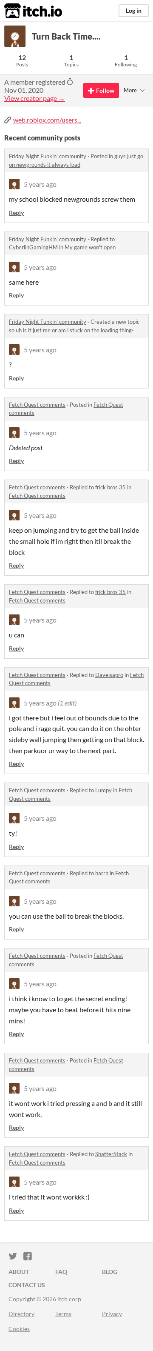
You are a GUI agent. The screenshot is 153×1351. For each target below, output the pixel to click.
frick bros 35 (110, 487)
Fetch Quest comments (37, 404)
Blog (109, 1271)
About (18, 1271)
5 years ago (40, 184)
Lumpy (103, 790)
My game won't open (90, 247)
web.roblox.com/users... (47, 120)
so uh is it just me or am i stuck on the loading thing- (71, 330)
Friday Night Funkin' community (47, 156)
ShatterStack (111, 1154)
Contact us (26, 1284)
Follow (105, 90)
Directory (21, 1313)
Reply (16, 212)
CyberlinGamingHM (33, 247)
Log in (134, 10)
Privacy (112, 1313)
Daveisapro (109, 674)
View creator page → (34, 98)
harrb (101, 873)
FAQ (61, 1271)
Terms (63, 1313)
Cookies (19, 1328)
